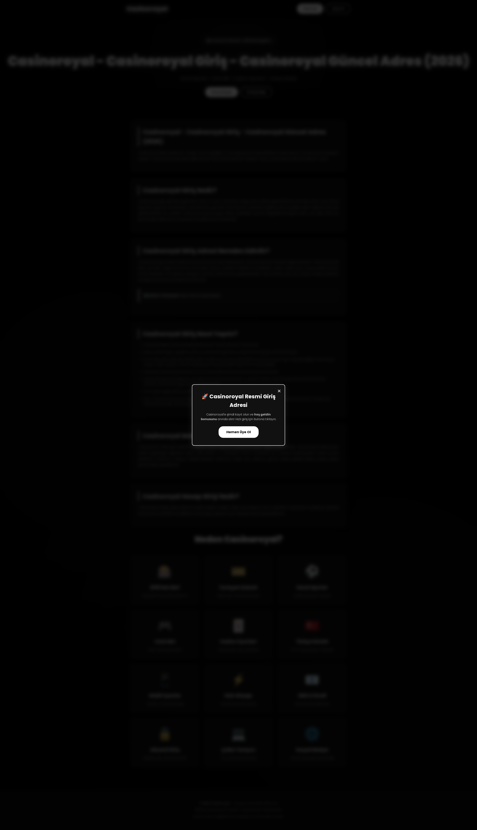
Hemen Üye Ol (238, 432)
